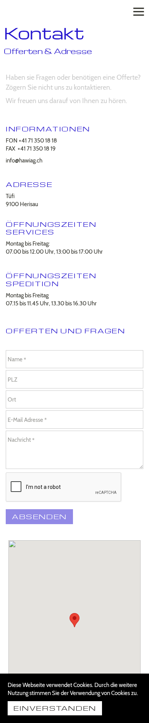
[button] (74, 620)
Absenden (39, 516)
